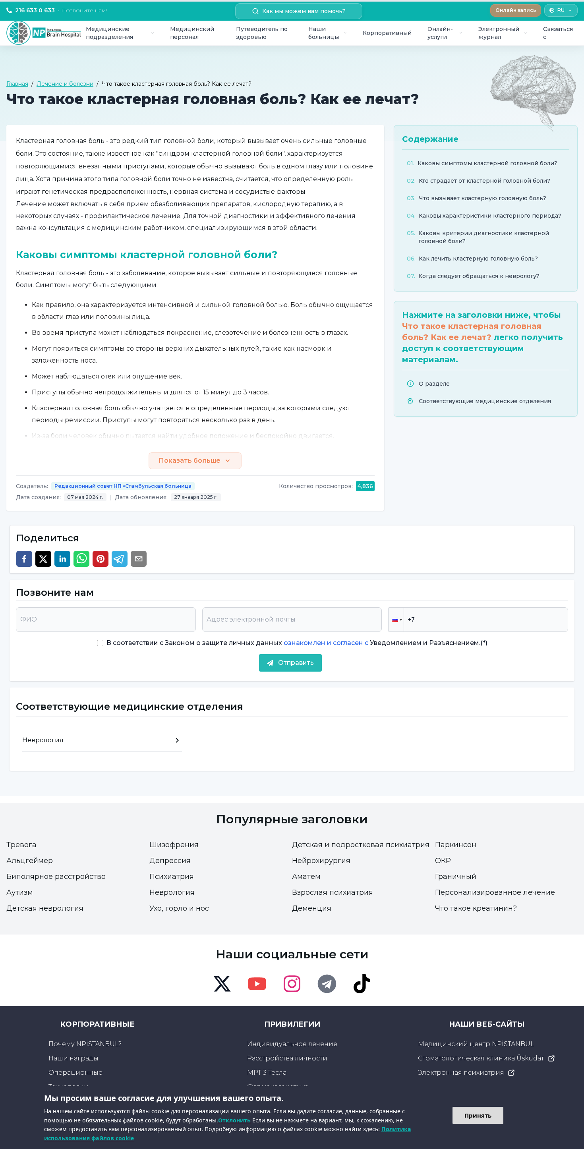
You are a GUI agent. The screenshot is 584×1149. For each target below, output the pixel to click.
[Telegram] (326, 983)
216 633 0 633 (61, 10)
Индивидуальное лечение (292, 1044)
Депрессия (170, 860)
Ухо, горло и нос (179, 908)
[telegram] (120, 559)
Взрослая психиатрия (332, 892)
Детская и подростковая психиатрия (360, 844)
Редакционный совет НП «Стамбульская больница (122, 486)
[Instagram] (292, 983)
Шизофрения (174, 844)
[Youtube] (257, 983)
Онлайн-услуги (440, 33)
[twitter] (43, 559)
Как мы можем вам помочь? (304, 11)
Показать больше (189, 460)
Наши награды (73, 1058)
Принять (477, 1115)
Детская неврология (44, 908)
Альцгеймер (29, 860)
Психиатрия (171, 876)
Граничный (455, 876)
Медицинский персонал (192, 33)
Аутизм (19, 892)
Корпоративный (387, 33)
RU (561, 10)
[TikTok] (361, 983)
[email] (139, 559)
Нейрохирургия (321, 860)
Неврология (172, 892)
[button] (396, 619)
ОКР (443, 860)
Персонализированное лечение (495, 892)
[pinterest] (100, 559)
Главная (17, 83)
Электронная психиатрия (461, 1072)
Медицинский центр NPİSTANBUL (476, 1044)
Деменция (311, 908)
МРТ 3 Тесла (266, 1072)
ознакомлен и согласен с (325, 643)
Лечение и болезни (65, 83)
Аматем (306, 876)
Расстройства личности (287, 1058)
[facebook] (24, 559)
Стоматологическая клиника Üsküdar (481, 1058)
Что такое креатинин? (476, 908)
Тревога (21, 844)
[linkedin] (62, 559)
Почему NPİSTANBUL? (85, 1044)
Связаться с (558, 33)
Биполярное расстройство (56, 876)
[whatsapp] (81, 559)
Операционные (75, 1072)
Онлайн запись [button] (515, 10)
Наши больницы (323, 33)
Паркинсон (455, 844)
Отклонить (234, 1120)
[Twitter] (222, 983)
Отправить (296, 662)
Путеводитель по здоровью (262, 33)
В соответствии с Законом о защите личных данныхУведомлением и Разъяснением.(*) (296, 643)
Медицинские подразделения (109, 33)
